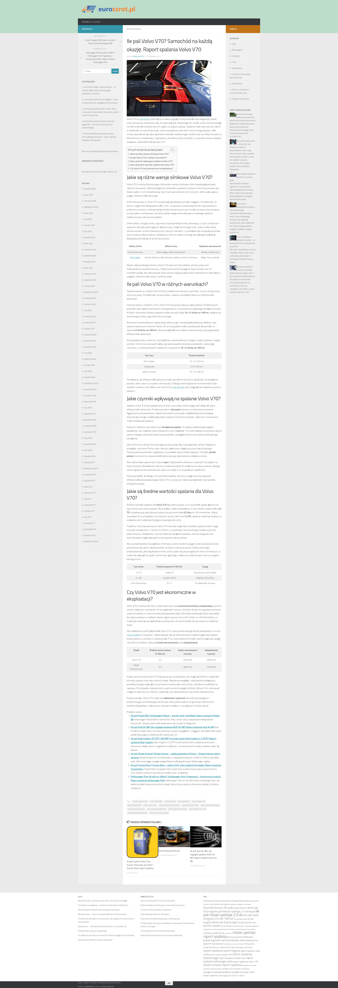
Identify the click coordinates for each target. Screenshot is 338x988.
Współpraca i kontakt (91, 21)
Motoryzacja (134, 29)
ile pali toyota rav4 (247, 922)
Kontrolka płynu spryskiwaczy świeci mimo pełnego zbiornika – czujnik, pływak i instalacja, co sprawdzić (99, 136)
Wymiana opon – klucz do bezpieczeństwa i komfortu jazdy (102, 914)
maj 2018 (88, 438)
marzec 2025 (89, 225)
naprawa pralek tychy (213, 933)
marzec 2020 (89, 365)
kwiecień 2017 (90, 505)
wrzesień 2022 (90, 298)
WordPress (89, 986)
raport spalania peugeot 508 (156, 809)
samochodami (134, 634)
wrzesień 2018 (90, 426)
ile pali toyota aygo (227, 922)
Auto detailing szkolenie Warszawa (155, 914)
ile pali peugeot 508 (134, 805)
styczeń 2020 (89, 377)
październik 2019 (91, 383)
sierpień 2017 (89, 480)
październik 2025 (91, 207)
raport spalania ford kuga (190, 805)
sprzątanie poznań (212, 972)
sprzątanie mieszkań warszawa (212, 969)
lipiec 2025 (88, 213)
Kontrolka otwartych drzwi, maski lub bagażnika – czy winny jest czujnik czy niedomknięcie (98, 124)
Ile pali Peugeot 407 (198, 801)
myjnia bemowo (238, 926)
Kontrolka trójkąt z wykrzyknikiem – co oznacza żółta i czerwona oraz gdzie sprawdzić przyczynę (99, 90)
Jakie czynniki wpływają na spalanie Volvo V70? (151, 161)
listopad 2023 (89, 262)
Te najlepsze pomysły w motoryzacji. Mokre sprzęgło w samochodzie (106, 935)
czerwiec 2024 (90, 249)
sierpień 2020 (89, 341)
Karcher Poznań (225, 926)
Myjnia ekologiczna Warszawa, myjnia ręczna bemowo (163, 905)
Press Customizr (108, 986)
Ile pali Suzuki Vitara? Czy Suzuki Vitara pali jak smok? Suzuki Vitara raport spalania (140, 865)
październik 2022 (91, 292)
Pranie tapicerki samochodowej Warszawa (158, 931)
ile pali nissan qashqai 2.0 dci (231, 913)
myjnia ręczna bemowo (220, 929)
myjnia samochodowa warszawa (242, 929)
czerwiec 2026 (90, 201)
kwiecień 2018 (90, 444)
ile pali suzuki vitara (150, 805)
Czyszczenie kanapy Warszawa (234, 900)
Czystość (236, 56)
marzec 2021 (89, 328)
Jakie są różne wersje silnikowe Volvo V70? (149, 154)
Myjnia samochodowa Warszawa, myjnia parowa (160, 919)
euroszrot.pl (139, 56)
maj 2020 (88, 353)
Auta (234, 44)
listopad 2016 (89, 535)
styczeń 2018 (89, 456)
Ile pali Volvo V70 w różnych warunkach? (148, 157)
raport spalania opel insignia (210, 805)
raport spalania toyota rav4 (232, 958)
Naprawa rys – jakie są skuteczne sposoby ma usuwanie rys (102, 926)
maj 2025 (88, 219)
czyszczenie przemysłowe (219, 904)
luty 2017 (88, 517)
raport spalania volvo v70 (197, 809)
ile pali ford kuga (170, 801)
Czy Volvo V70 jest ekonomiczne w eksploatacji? (151, 168)
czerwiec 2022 (90, 304)
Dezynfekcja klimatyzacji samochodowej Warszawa (98, 910)
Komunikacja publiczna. (169, 850)
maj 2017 (88, 499)
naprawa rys (228, 933)
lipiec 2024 (88, 243)
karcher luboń (211, 925)
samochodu (178, 387)
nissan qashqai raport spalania (169, 805)
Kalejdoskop (237, 68)
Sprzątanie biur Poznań (249, 965)
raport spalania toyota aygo (177, 809)
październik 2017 (91, 468)
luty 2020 (88, 371)
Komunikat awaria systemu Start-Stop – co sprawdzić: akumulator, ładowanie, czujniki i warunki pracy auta (100, 112)
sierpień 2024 (89, 237)
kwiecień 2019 (90, 401)
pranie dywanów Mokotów (240, 937)
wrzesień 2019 (90, 389)
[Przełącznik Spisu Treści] (171, 150)
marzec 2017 (89, 511)
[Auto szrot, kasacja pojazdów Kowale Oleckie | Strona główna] (109, 9)
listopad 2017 (89, 462)
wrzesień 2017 (90, 474)
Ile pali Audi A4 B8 (156, 801)
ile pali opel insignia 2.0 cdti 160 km (230, 916)
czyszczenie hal (211, 900)
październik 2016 (91, 541)
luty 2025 (88, 231)
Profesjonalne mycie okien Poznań (233, 944)
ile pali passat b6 (183, 801)
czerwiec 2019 (90, 395)
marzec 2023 (89, 286)
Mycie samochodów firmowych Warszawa (95, 940)
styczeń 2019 (89, 414)
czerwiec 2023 (90, 274)
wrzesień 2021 (90, 316)
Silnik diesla (135, 257)
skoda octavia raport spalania (137, 813)
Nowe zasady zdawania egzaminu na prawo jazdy (242, 177)
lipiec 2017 (88, 487)
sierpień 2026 (89, 189)
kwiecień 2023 (90, 280)
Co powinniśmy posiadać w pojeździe (156, 910)
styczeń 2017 (89, 523)
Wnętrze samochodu (240, 99)
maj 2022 (88, 310)
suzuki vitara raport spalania (159, 813)
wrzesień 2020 (90, 335)
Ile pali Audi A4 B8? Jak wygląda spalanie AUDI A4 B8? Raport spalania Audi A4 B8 (172, 727)
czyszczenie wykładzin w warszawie (240, 904)
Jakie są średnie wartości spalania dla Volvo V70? (152, 165)
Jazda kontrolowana (244, 114)
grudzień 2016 (90, 529)
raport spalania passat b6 (136, 809)
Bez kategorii (237, 50)
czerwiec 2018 (90, 432)
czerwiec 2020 (90, 347)
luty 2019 (88, 407)
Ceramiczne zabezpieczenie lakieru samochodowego (242, 207)
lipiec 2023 (88, 268)
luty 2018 (88, 450)
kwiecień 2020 (90, 359)
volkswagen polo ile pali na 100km (231, 976)
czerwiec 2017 (90, 493)
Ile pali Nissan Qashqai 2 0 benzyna (235, 911)
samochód (145, 119)
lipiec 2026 (88, 195)
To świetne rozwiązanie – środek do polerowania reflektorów (103, 905)
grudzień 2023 (90, 255)
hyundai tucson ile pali (140, 801)
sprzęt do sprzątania (232, 972)
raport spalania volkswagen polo (228, 959)
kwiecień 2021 (90, 322)
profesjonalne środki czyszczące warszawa (235, 947)
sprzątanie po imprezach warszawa (235, 969)
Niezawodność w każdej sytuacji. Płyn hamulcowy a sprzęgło (102, 901)
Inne (234, 62)
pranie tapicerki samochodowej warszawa (227, 940)
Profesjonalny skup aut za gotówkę (92, 931)
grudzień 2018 (90, 420)
